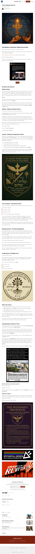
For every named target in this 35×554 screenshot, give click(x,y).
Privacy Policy (24, 489)
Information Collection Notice (17, 489)
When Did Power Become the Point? (7, 521)
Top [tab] (2, 512)
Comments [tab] (4, 501)
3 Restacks (12, 492)
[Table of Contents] (1, 277)
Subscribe (28, 1)
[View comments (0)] (6, 11)
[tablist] (5, 502)
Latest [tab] (5, 512)
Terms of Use (21, 488)
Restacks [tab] (7, 501)
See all (4, 533)
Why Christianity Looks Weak (8, 520)
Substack (13, 552)
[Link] (0, 47)
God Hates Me (4, 514)
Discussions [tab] (8, 512)
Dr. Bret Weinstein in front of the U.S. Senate (10, 55)
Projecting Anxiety (5, 526)
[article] (17, 516)
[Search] (22, 1)
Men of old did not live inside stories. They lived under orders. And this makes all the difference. (13, 528)
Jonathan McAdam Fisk (7, 8)
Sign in (32, 1)
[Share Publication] (24, 1)
